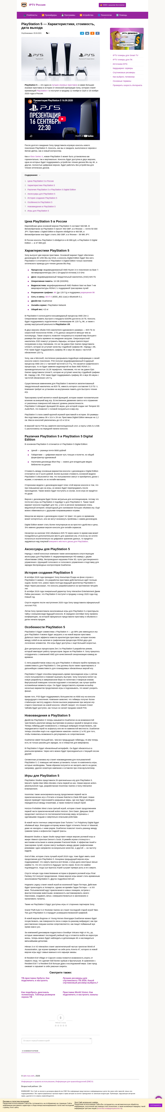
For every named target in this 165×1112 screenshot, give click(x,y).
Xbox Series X (36, 156)
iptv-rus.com (28, 1076)
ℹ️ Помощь (121, 15)
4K (55, 292)
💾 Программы (68, 15)
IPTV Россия (37, 4)
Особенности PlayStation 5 (40, 202)
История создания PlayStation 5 (42, 198)
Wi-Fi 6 (48, 297)
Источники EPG (120, 64)
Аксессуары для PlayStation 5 (41, 194)
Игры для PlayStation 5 (38, 211)
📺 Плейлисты (30, 15)
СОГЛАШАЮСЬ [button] (155, 1105)
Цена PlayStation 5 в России (41, 181)
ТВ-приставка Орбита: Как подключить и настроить (35, 979)
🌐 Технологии (105, 15)
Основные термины (122, 81)
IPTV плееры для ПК (122, 60)
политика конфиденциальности (109, 1108)
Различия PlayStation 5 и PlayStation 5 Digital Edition (52, 189)
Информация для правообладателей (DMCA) (74, 1081)
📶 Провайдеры (49, 15)
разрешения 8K (87, 292)
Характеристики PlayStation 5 (41, 185)
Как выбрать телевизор (124, 77)
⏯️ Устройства (86, 15)
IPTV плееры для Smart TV (125, 55)
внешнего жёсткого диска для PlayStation (68, 541)
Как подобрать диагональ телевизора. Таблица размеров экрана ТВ (38, 994)
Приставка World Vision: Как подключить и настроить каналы (80, 993)
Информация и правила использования (38, 1081)
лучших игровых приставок (64, 85)
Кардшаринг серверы (123, 68)
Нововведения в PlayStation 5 (42, 206)
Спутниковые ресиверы (124, 72)
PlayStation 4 (43, 91)
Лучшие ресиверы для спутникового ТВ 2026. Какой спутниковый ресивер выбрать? (80, 980)
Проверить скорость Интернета (127, 85)
